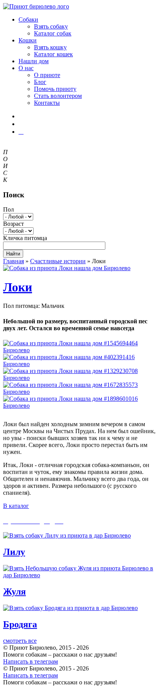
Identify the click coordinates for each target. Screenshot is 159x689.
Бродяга (20, 624)
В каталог (16, 505)
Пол (8, 209)
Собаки (28, 19)
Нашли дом (34, 61)
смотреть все (20, 640)
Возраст (13, 223)
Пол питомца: (21, 305)
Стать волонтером (58, 95)
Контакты (47, 102)
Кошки (28, 40)
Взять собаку (51, 26)
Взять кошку (50, 47)
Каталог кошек (53, 54)
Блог (40, 82)
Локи (17, 287)
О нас (26, 68)
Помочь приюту (55, 89)
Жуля (14, 591)
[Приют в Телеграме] (21, 131)
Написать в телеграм (30, 661)
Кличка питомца (25, 238)
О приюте (47, 75)
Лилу (14, 552)
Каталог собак (52, 33)
